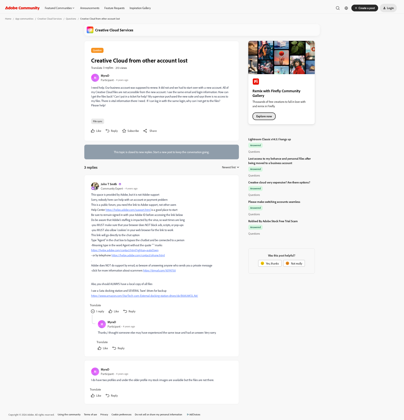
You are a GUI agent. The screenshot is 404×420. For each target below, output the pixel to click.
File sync (97, 121)
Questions (71, 18)
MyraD (105, 75)
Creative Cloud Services (49, 18)
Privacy (104, 414)
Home (8, 18)
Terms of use (90, 414)
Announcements (89, 8)
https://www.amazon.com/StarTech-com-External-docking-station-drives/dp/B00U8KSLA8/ (144, 295)
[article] (161, 248)
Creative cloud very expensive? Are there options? (279, 182)
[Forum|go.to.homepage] (22, 8)
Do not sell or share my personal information (158, 414)
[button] (364, 8)
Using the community (69, 414)
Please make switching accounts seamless (274, 201)
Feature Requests (114, 8)
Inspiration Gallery (140, 8)
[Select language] (346, 8)
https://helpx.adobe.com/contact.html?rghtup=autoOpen (124, 250)
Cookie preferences (122, 414)
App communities (24, 18)
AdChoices (194, 414)
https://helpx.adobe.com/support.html (128, 209)
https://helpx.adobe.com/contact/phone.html (138, 255)
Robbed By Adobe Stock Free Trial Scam (273, 221)
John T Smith (109, 184)
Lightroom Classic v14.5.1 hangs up (269, 139)
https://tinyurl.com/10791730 (159, 270)
